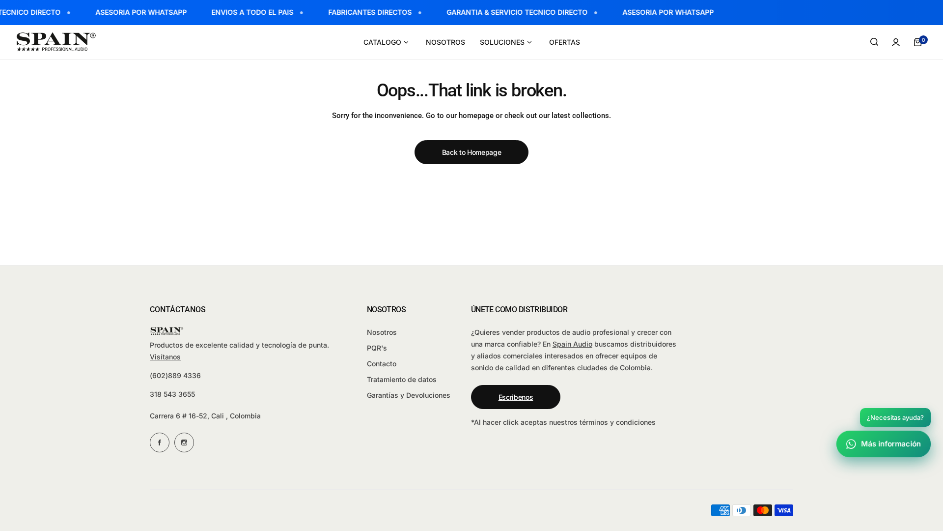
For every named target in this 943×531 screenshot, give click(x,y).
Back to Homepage (471, 152)
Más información (891, 443)
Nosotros (382, 332)
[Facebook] (159, 442)
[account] (896, 42)
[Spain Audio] (56, 42)
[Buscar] (874, 42)
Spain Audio (572, 344)
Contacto (381, 363)
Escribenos (516, 397)
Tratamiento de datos (402, 379)
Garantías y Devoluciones (408, 395)
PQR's (377, 348)
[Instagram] (184, 442)
